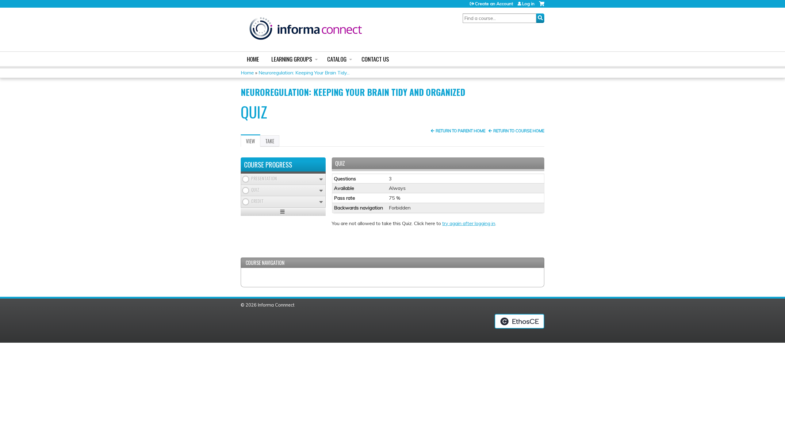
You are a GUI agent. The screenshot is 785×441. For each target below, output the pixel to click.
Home (253, 59)
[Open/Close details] (321, 179)
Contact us (375, 59)
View (253, 142)
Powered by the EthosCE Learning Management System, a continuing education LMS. (519, 321)
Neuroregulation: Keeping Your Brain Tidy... (304, 73)
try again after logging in (468, 223)
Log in (528, 4)
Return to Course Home (518, 130)
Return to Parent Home (460, 130)
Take (269, 141)
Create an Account (494, 4)
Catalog (337, 59)
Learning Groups (291, 59)
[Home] (306, 29)
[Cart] (541, 6)
